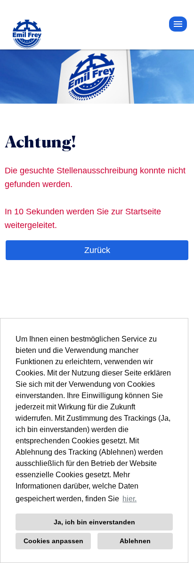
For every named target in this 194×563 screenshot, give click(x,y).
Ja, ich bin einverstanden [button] (94, 522)
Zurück (97, 250)
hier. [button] (129, 499)
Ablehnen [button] (135, 541)
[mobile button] (178, 24)
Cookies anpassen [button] (53, 541)
